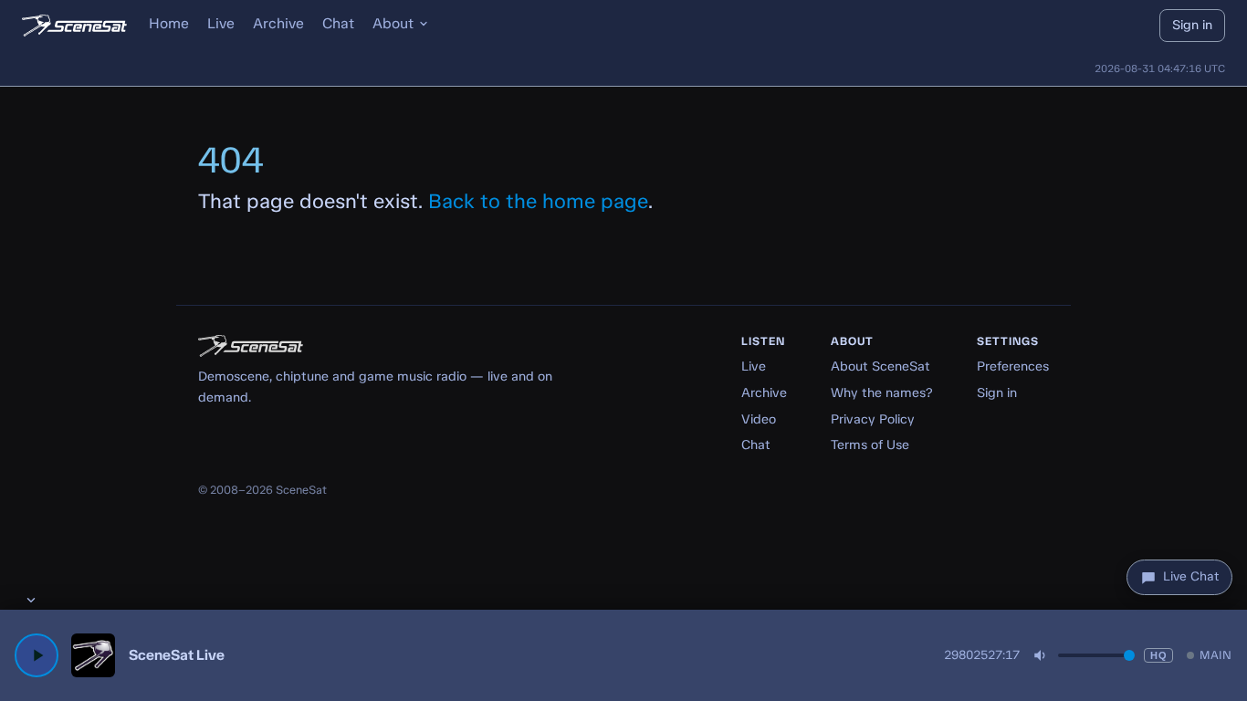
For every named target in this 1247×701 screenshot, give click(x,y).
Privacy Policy (873, 419)
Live (221, 23)
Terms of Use (870, 444)
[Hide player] (31, 600)
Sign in (1192, 24)
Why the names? (882, 392)
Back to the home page (538, 201)
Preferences (1013, 366)
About (393, 23)
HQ (1158, 655)
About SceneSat (880, 366)
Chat (338, 23)
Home (169, 23)
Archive (278, 23)
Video (758, 419)
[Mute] (1040, 655)
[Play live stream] (36, 655)
